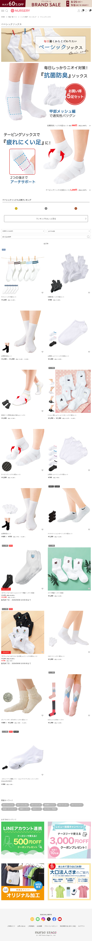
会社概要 (39, 926)
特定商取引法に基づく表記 (68, 926)
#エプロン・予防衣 (50, 809)
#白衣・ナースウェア (9, 809)
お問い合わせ (21, 926)
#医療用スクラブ (50, 805)
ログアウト (81, 926)
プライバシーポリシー (51, 926)
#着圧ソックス (24, 809)
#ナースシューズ (8, 805)
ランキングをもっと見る (46, 219)
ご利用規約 (31, 926)
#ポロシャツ (36, 809)
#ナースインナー (77, 805)
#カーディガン (63, 805)
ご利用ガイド (11, 926)
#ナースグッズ (36, 805)
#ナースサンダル (22, 805)
